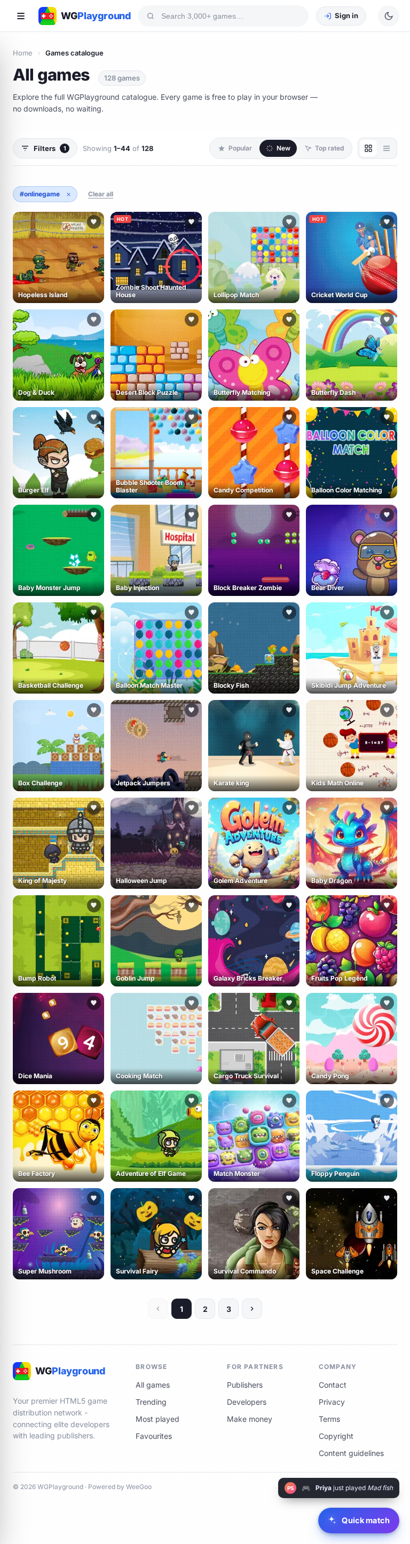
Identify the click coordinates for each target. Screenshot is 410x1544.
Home (23, 53)
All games (153, 1384)
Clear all (100, 194)
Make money (249, 1418)
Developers (246, 1401)
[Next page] (252, 1309)
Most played (157, 1418)
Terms (329, 1418)
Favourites (154, 1435)
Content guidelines (351, 1453)
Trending (151, 1401)
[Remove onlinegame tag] (68, 194)
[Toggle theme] (388, 16)
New (283, 148)
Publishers (245, 1384)
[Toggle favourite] (94, 222)
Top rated (329, 148)
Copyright (336, 1435)
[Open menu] (21, 16)
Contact (332, 1384)
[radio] (368, 148)
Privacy (332, 1401)
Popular (240, 148)
